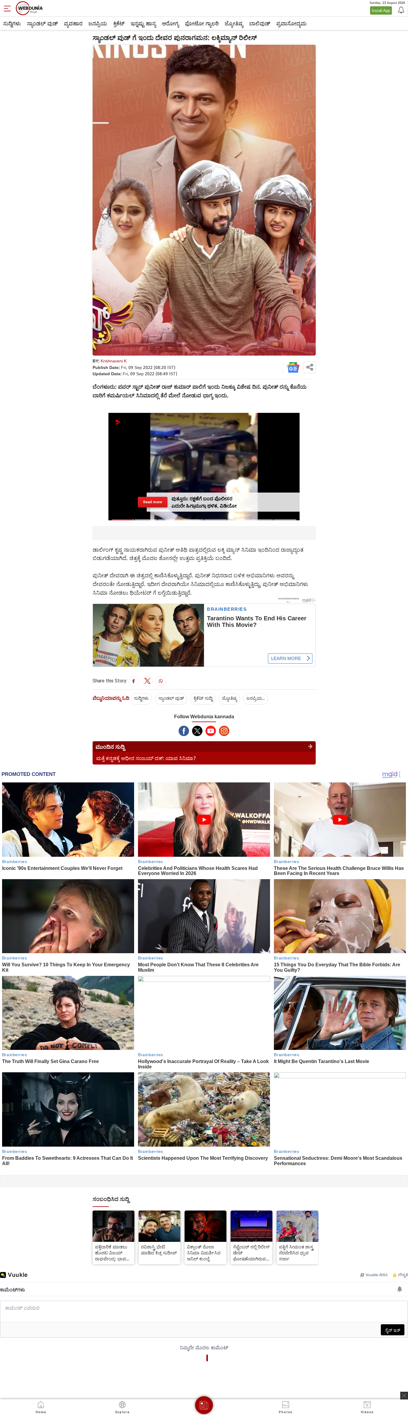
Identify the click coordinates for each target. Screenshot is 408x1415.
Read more (152, 501)
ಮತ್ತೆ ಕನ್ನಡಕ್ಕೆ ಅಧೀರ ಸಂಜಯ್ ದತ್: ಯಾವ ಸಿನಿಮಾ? (146, 758)
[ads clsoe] (404, 1395)
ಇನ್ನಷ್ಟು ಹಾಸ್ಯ (143, 23)
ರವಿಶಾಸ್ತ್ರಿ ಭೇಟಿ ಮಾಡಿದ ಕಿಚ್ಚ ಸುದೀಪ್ (159, 1250)
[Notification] (400, 9)
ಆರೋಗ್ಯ (170, 23)
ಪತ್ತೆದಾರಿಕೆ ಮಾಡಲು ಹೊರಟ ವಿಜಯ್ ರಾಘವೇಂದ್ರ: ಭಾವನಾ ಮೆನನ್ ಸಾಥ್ (113, 1253)
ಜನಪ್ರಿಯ (97, 23)
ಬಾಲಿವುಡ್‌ (259, 23)
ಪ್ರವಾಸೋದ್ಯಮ (291, 23)
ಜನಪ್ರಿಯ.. (255, 698)
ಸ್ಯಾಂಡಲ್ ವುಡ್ (42, 23)
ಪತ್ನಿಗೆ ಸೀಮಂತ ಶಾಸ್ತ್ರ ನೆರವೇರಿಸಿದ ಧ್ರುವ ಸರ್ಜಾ (296, 1253)
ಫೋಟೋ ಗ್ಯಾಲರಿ (202, 23)
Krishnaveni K (114, 361)
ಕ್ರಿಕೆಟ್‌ (119, 23)
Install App (381, 10)
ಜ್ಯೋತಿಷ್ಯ (234, 23)
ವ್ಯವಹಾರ (73, 23)
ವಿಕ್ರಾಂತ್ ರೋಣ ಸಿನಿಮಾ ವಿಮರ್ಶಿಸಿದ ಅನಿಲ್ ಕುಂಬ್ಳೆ (203, 1253)
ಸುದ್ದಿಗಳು (12, 23)
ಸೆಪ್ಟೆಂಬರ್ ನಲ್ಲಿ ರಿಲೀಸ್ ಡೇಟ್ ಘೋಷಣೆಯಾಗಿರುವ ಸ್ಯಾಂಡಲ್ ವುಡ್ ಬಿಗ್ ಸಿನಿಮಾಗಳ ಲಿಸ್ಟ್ (251, 1253)
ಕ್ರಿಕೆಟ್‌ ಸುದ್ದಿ (203, 698)
